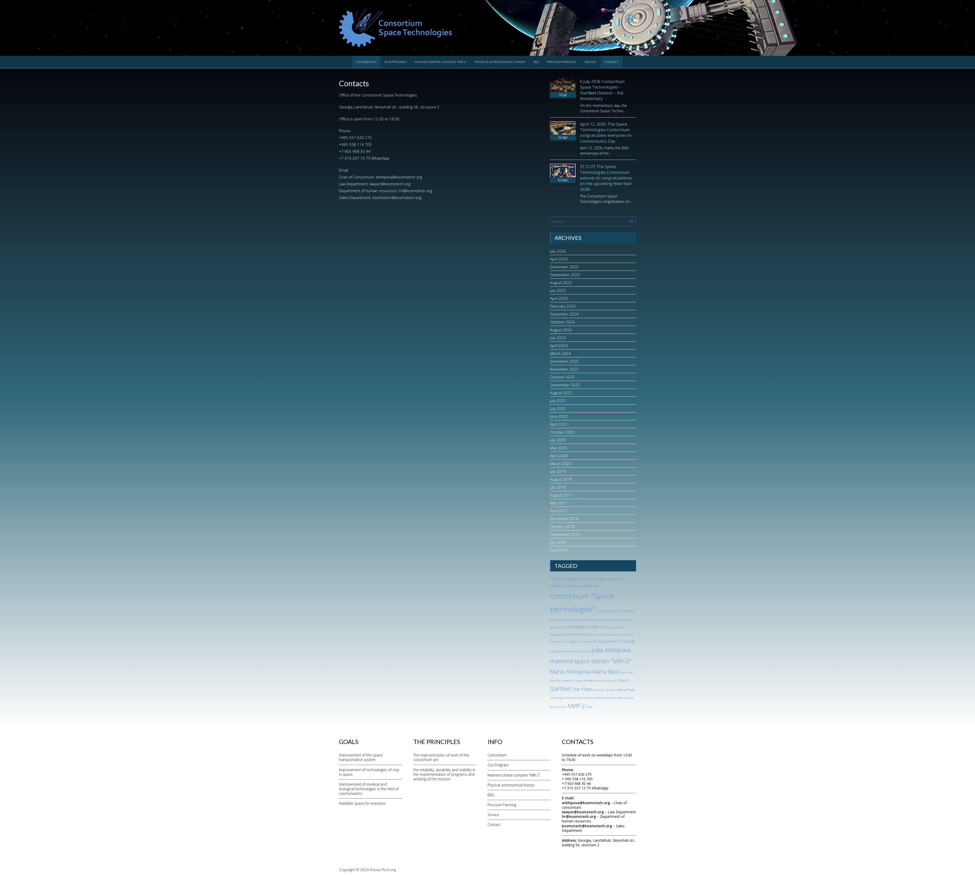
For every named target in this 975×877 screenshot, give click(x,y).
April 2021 (559, 424)
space (623, 680)
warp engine (557, 698)
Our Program (395, 62)
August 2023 (561, 392)
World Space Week (612, 698)
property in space (572, 680)
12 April (556, 578)
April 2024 (559, 345)
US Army (610, 690)
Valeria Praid (625, 689)
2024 (582, 579)
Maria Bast (605, 671)
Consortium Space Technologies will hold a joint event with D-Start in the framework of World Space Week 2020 (592, 619)
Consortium (366, 62)
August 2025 (561, 282)
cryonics (610, 627)
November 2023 (564, 369)
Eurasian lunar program (565, 641)
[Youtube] (629, 18)
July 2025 (558, 290)
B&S (536, 62)
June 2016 (559, 550)
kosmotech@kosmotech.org (396, 197)
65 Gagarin (571, 579)
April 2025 (559, 298)
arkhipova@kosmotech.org (399, 176)
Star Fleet (582, 689)
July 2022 (558, 408)
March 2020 (560, 463)
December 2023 (564, 361)
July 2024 (558, 337)
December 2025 (564, 266)
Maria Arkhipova (570, 671)
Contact (611, 62)
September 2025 (565, 274)
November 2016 (564, 518)
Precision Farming (562, 62)
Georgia (629, 641)
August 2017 (561, 495)
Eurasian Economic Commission (614, 634)
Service (590, 62)
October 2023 (562, 376)
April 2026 (559, 258)
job (589, 651)
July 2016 (558, 542)
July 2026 (558, 251)
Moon (623, 672)
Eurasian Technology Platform (599, 641)
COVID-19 (596, 627)
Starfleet (560, 689)
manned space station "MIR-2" (590, 661)
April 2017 (559, 510)
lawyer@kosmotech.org (390, 183)
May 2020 (558, 447)
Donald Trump (575, 634)
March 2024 (560, 353)
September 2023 (565, 384)
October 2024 (562, 321)
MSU (631, 672)
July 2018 (558, 487)
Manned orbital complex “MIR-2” (441, 62)
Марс (589, 707)
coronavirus (575, 627)
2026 (589, 579)
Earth (590, 634)
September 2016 (565, 534)
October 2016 (562, 526)
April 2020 (559, 455)
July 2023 (558, 400)
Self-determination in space (600, 680)
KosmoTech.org (383, 869)
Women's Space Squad (580, 698)
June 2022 (559, 416)
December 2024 (564, 314)
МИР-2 (576, 706)
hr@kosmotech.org (415, 190)
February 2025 (563, 306)
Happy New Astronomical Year (568, 651)
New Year (555, 680)
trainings (598, 690)
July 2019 (558, 471)
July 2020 (558, 439)
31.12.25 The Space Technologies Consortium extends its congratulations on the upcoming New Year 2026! (606, 178)
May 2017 (558, 502)
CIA (622, 579)
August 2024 (561, 329)
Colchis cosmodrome (581, 585)
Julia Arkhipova (611, 650)
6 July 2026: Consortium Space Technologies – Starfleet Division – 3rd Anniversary (602, 90)
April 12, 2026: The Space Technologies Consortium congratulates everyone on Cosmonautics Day (605, 132)
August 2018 (561, 479)
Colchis (556, 585)
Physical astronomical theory (500, 62)
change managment (606, 579)
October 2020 (562, 432)
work (597, 698)
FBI (620, 641)
